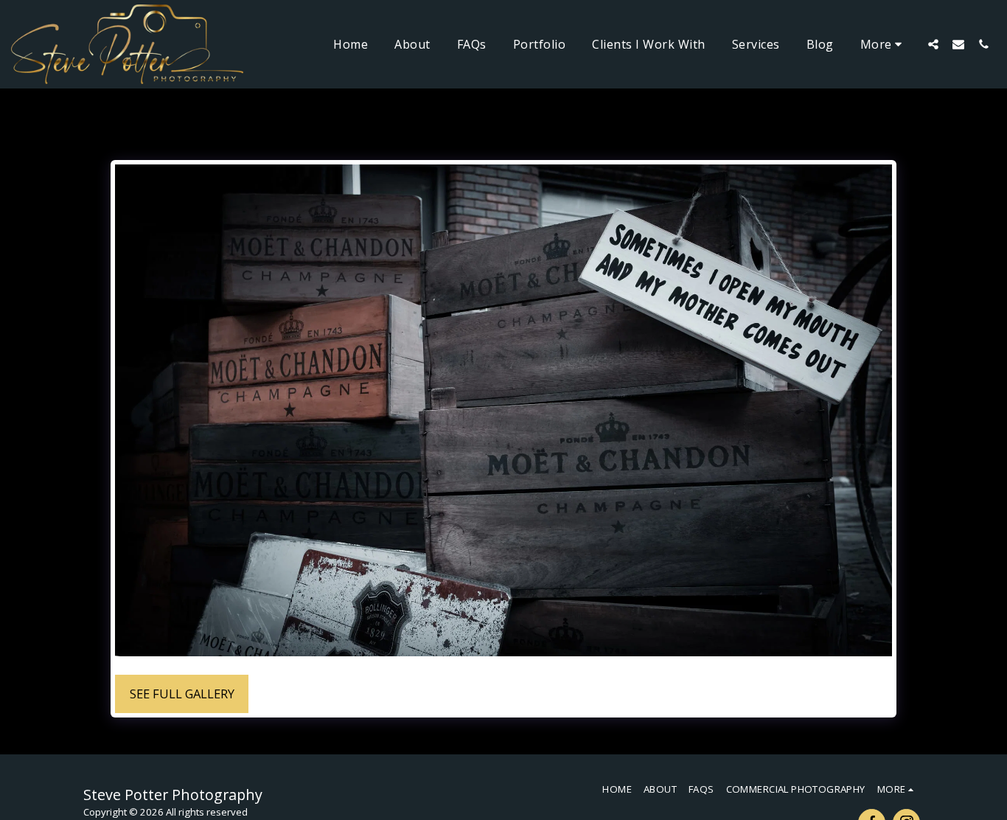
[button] (933, 44)
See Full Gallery (182, 693)
